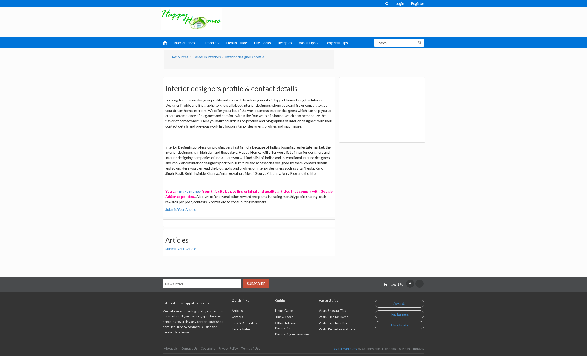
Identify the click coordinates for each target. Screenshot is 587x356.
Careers (237, 317)
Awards (399, 303)
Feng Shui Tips (336, 42)
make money (190, 191)
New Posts (399, 325)
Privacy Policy (228, 348)
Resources (180, 57)
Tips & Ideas (284, 317)
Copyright (208, 348)
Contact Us (189, 348)
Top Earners (399, 314)
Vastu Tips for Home (333, 317)
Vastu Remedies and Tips (337, 329)
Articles (237, 310)
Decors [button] (211, 42)
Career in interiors (207, 57)
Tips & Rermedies (244, 323)
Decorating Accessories (292, 334)
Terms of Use (250, 348)
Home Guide (284, 310)
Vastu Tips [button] (307, 42)
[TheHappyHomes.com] (191, 19)
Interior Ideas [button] (185, 42)
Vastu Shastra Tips (332, 310)
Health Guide (236, 42)
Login (399, 3)
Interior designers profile (244, 57)
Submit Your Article (180, 209)
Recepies (285, 42)
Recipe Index (241, 329)
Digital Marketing (345, 348)
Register (417, 3)
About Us (171, 348)
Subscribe (256, 283)
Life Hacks (262, 42)
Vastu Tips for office (333, 323)
